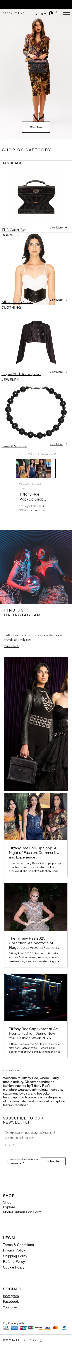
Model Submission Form (22, 1212)
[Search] (35, 13)
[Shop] (62, 1202)
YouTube (10, 1307)
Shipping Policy (15, 1256)
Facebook (11, 1301)
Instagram (11, 1296)
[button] (57, 13)
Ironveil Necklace (14, 446)
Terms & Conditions (18, 1245)
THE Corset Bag (13, 230)
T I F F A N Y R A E (13, 13)
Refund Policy (14, 1261)
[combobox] (45, 454)
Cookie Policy (14, 1267)
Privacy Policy (14, 1250)
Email (10, 1145)
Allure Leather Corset (17, 302)
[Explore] (62, 1207)
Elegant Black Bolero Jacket (21, 374)
